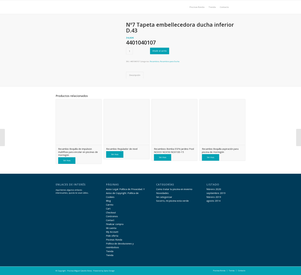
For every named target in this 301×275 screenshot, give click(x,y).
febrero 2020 (213, 189)
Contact (110, 220)
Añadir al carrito (159, 51)
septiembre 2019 (215, 193)
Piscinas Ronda (114, 239)
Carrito (109, 204)
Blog (108, 200)
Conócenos (112, 216)
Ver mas (66, 160)
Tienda (109, 251)
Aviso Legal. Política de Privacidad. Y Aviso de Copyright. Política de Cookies (125, 193)
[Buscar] (234, 7)
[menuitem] (196, 7)
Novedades (162, 193)
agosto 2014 (213, 200)
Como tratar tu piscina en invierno (174, 189)
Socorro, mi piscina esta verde (172, 200)
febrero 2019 (213, 196)
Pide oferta (112, 235)
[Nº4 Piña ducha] (2, 137)
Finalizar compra (114, 224)
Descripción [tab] (134, 75)
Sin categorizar (164, 196)
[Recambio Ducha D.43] (298, 137)
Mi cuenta (111, 228)
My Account (112, 231)
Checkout (111, 212)
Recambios (154, 61)
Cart (108, 208)
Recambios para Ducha (169, 61)
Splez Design (109, 271)
